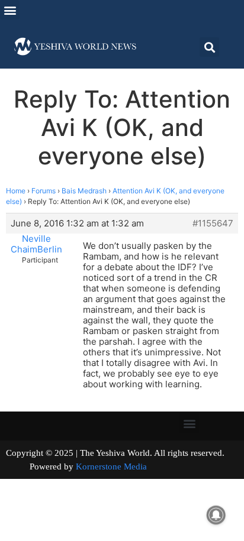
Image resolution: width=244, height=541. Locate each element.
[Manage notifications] (216, 515)
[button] (10, 10)
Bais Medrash (84, 190)
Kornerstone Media (111, 466)
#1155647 (212, 223)
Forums (43, 190)
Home (15, 190)
